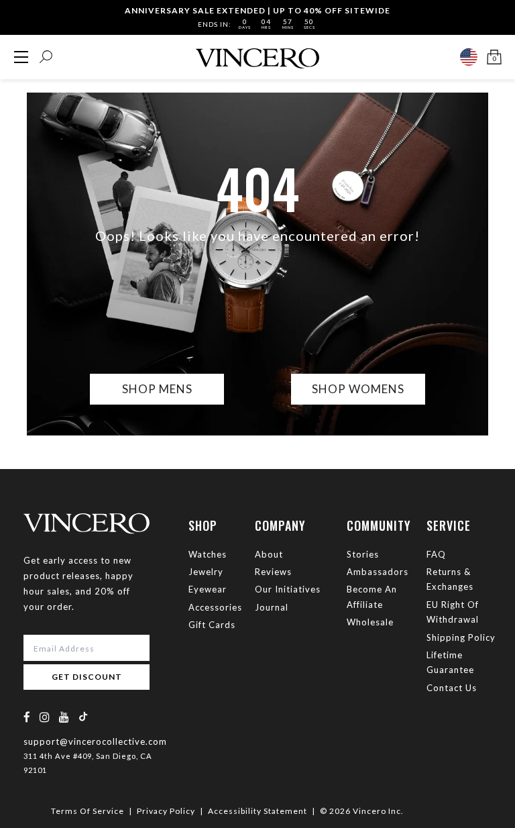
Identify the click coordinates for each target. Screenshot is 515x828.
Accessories (215, 607)
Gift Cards (211, 624)
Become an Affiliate (372, 596)
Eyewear (207, 589)
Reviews (273, 571)
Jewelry (205, 571)
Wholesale (370, 622)
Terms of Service (87, 811)
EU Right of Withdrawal (452, 612)
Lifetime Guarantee (450, 662)
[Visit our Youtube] (64, 717)
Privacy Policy (166, 811)
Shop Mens (157, 389)
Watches (207, 554)
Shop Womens (358, 389)
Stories (363, 554)
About (269, 554)
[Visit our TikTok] (83, 716)
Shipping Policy (461, 637)
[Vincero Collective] (257, 52)
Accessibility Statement (257, 811)
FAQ (436, 554)
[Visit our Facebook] (27, 717)
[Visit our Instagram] (45, 717)
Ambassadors (377, 571)
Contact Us (451, 687)
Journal (271, 607)
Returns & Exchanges (449, 579)
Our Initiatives (288, 589)
